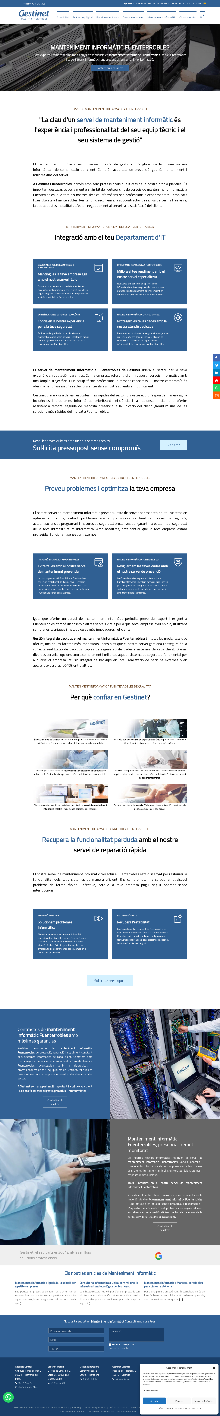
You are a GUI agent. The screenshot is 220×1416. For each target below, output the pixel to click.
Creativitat (63, 17)
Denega (179, 1401)
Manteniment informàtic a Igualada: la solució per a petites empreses (45, 1284)
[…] (21, 1303)
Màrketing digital (83, 17)
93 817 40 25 (39, 3)
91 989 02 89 (58, 1383)
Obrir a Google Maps (28, 1387)
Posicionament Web (107, 17)
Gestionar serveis (151, 1390)
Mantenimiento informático (100, 1411)
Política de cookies (165, 1408)
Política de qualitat (118, 1407)
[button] (214, 1367)
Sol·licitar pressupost (110, 980)
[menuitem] (137, 3)
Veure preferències (204, 1401)
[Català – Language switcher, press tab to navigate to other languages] (204, 3)
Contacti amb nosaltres (110, 68)
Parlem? (173, 445)
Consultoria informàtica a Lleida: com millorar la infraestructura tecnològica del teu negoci (109, 1284)
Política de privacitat (182, 1408)
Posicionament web (126, 1411)
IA (201, 17)
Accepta (154, 1401)
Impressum (196, 1408)
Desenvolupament (133, 17)
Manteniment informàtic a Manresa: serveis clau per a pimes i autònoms (173, 1284)
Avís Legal (77, 1407)
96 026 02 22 (123, 1379)
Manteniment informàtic (161, 17)
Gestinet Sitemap (60, 1407)
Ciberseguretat (188, 17)
